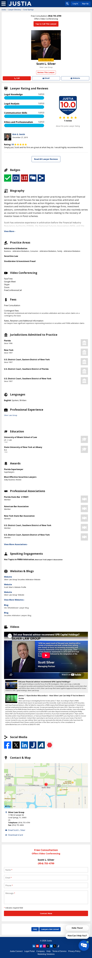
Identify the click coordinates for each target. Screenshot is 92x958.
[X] (54, 946)
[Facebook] (40, 946)
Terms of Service (59, 951)
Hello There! (77, 928)
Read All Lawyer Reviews (46, 159)
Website (8, 576)
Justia (3, 10)
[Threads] (47, 946)
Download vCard (15, 835)
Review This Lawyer (46, 72)
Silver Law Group (46, 67)
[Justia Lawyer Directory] (20, 3)
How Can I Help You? (77, 936)
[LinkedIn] (33, 946)
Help (48, 951)
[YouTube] (37, 946)
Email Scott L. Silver (16, 830)
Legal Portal (29, 951)
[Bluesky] (51, 946)
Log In (75, 4)
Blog (6, 605)
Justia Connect (16, 951)
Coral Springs (28, 10)
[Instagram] (44, 946)
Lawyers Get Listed (50, 929)
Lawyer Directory (14, 10)
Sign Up (85, 4)
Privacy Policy (74, 951)
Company (40, 951)
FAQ (35, 929)
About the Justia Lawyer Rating (68, 126)
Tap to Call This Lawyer (46, 24)
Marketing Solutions (46, 954)
